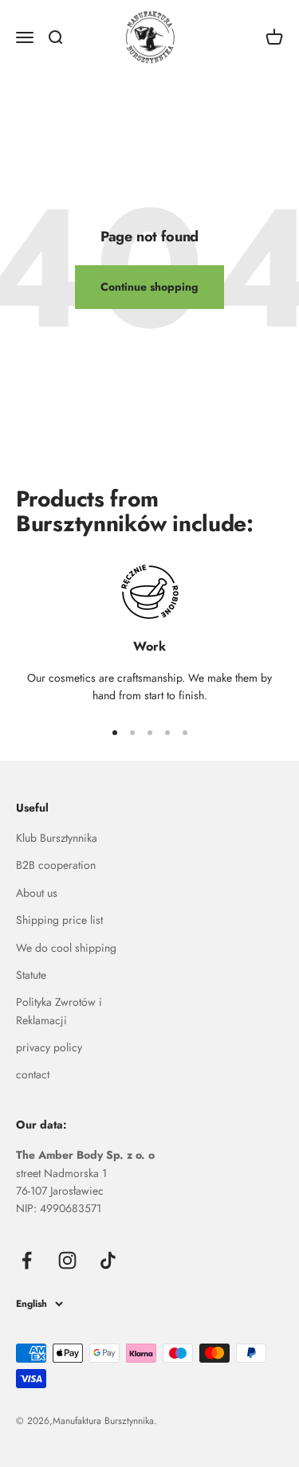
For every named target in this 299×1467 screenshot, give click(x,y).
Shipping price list (59, 920)
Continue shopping (149, 287)
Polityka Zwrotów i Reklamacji (59, 1010)
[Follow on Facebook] (26, 1260)
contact (32, 1074)
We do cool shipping (66, 948)
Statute (31, 975)
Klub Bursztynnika (56, 838)
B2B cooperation (56, 865)
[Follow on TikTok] (108, 1260)
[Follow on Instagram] (67, 1260)
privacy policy (49, 1047)
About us (36, 893)
